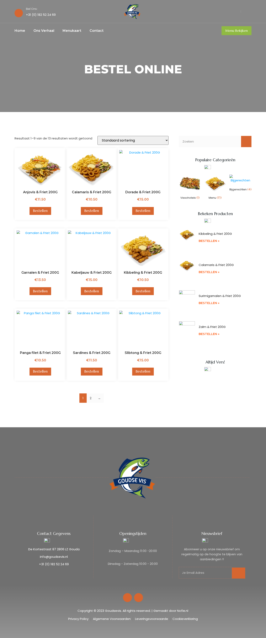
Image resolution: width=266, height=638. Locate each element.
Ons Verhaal (43, 31)
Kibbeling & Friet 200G (215, 234)
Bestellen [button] (40, 210)
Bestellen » (209, 241)
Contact (96, 31)
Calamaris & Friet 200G (216, 265)
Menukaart (72, 31)
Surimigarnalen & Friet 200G (220, 296)
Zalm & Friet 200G (212, 327)
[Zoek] (246, 141)
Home (20, 31)
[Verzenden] (238, 573)
